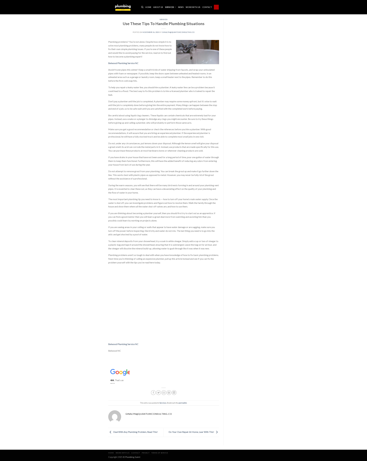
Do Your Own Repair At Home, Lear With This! (191, 431)
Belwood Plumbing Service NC (123, 63)
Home (148, 7)
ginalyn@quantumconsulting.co (178, 32)
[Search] (142, 7)
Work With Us (193, 7)
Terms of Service (159, 453)
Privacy (145, 453)
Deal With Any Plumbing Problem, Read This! (135, 431)
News (181, 7)
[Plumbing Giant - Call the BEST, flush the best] (122, 7)
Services (169, 7)
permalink (183, 403)
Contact (207, 7)
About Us (158, 7)
